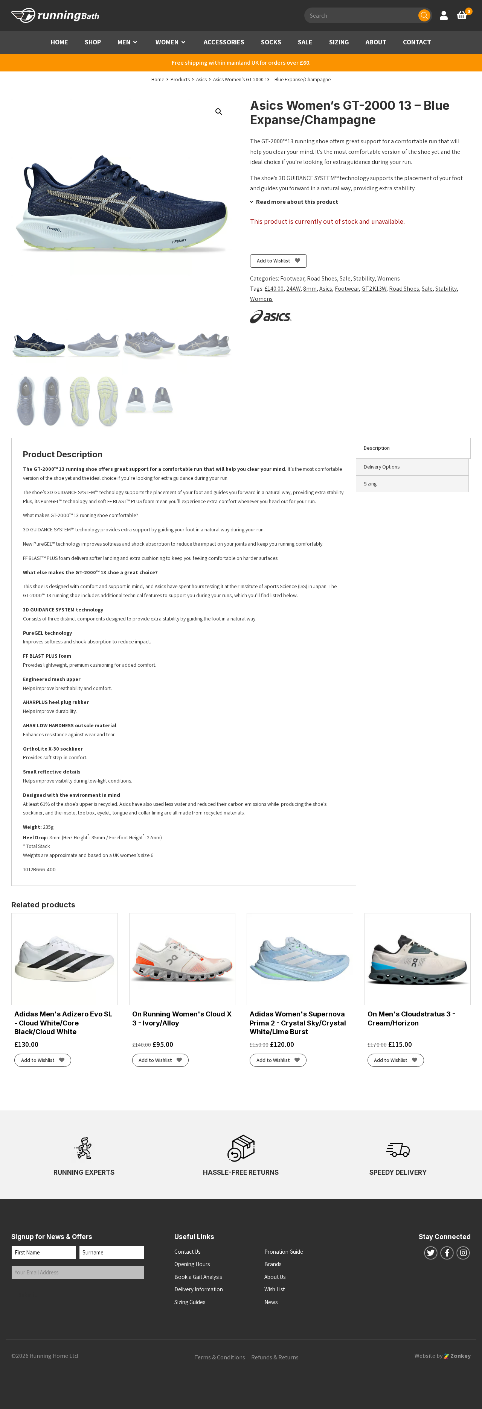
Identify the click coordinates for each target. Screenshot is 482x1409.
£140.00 (274, 289)
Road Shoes (322, 278)
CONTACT (417, 42)
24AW (293, 289)
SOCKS (271, 42)
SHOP (93, 42)
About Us (274, 1276)
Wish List (274, 1289)
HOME (59, 42)
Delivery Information (198, 1289)
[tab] (413, 448)
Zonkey (460, 1356)
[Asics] (270, 316)
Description (377, 447)
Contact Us (187, 1251)
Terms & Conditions (219, 1357)
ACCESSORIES (224, 42)
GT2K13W (374, 289)
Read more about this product (296, 202)
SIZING (339, 42)
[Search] (424, 15)
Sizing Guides (189, 1302)
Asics (325, 289)
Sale (345, 278)
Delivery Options (382, 466)
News (271, 1302)
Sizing (370, 483)
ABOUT (376, 42)
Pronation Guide (283, 1251)
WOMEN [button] (167, 42)
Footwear (292, 278)
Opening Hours (192, 1264)
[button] (135, 42)
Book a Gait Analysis (198, 1276)
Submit (27, 1294)
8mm (310, 289)
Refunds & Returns (275, 1357)
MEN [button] (123, 42)
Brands (272, 1264)
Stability (364, 278)
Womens (388, 278)
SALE (305, 42)
